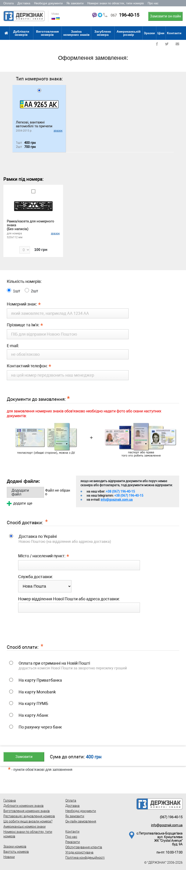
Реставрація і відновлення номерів (29, 816)
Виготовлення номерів (47, 33)
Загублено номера (102, 33)
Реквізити (72, 842)
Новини (9, 857)
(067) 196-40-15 (171, 817)
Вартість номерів (16, 851)
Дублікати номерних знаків (23, 806)
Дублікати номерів (21, 33)
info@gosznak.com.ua (117, 499)
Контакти (174, 33)
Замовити (23, 757)
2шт (34, 291)
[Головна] (6, 33)
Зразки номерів (14, 846)
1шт (16, 291)
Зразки (149, 33)
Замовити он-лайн (165, 16)
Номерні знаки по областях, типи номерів (115, 3)
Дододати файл (20, 492)
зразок (58, 130)
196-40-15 (125, 15)
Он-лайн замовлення (80, 821)
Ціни (160, 33)
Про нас (153, 3)
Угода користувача (79, 852)
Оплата (8, 3)
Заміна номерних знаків (76, 33)
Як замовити (74, 3)
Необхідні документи (48, 3)
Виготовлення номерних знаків (26, 811)
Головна (9, 800)
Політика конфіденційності (85, 857)
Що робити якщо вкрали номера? (27, 821)
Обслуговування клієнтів (83, 847)
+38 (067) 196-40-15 (120, 491)
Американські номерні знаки (24, 826)
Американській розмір (129, 33)
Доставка (23, 3)
